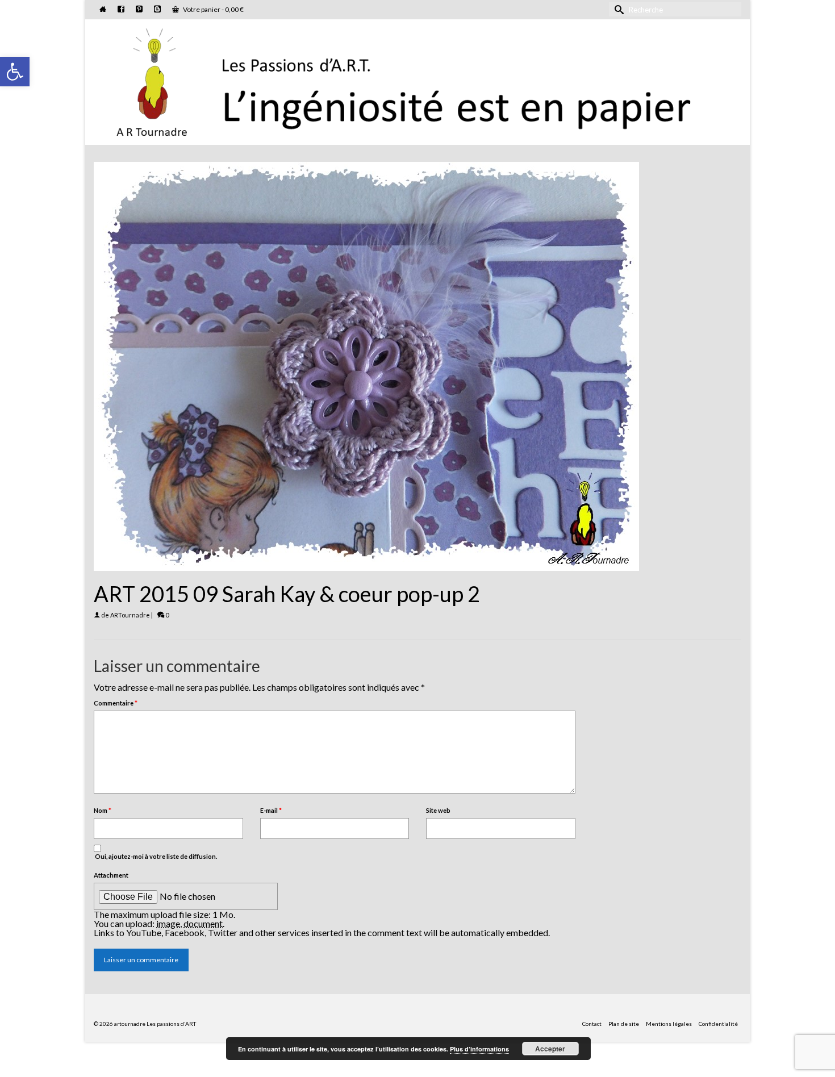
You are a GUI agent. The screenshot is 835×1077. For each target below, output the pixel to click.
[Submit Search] (617, 9)
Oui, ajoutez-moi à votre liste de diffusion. (155, 856)
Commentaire (115, 703)
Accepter (550, 1048)
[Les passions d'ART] (417, 80)
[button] (15, 71)
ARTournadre (130, 615)
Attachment (111, 875)
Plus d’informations (479, 1049)
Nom (102, 810)
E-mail (271, 810)
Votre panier (213, 9)
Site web (438, 810)
